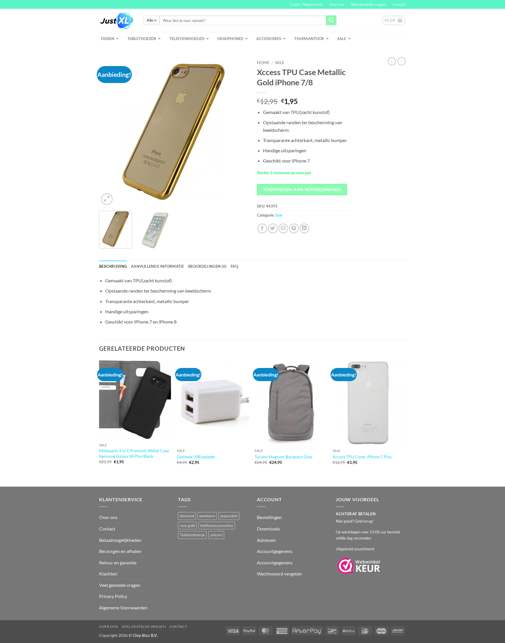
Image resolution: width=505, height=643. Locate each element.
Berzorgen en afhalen (120, 551)
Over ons (336, 4)
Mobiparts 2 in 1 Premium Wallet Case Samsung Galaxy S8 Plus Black (134, 453)
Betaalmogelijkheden (120, 540)
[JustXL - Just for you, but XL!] (117, 20)
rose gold (187, 525)
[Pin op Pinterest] (294, 228)
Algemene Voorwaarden (123, 607)
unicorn (216, 535)
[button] (307, 4)
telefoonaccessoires (216, 525)
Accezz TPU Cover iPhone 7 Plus (362, 456)
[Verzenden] (331, 20)
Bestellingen (269, 517)
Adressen (266, 540)
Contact (399, 4)
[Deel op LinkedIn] (304, 228)
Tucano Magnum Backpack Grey (283, 456)
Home (263, 62)
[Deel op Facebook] (262, 228)
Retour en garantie (117, 562)
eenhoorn (207, 516)
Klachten (108, 573)
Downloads (268, 528)
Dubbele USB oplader (196, 456)
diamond (187, 516)
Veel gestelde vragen (368, 4)
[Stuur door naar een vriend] (283, 228)
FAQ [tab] (234, 266)
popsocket (229, 516)
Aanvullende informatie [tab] (157, 266)
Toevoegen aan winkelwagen (302, 189)
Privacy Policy (113, 596)
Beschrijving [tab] (113, 266)
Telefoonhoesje (192, 535)
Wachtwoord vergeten (279, 573)
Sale (279, 62)
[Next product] (392, 61)
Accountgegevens (275, 551)
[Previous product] (401, 61)
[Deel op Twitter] (273, 228)
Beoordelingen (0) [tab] (207, 266)
